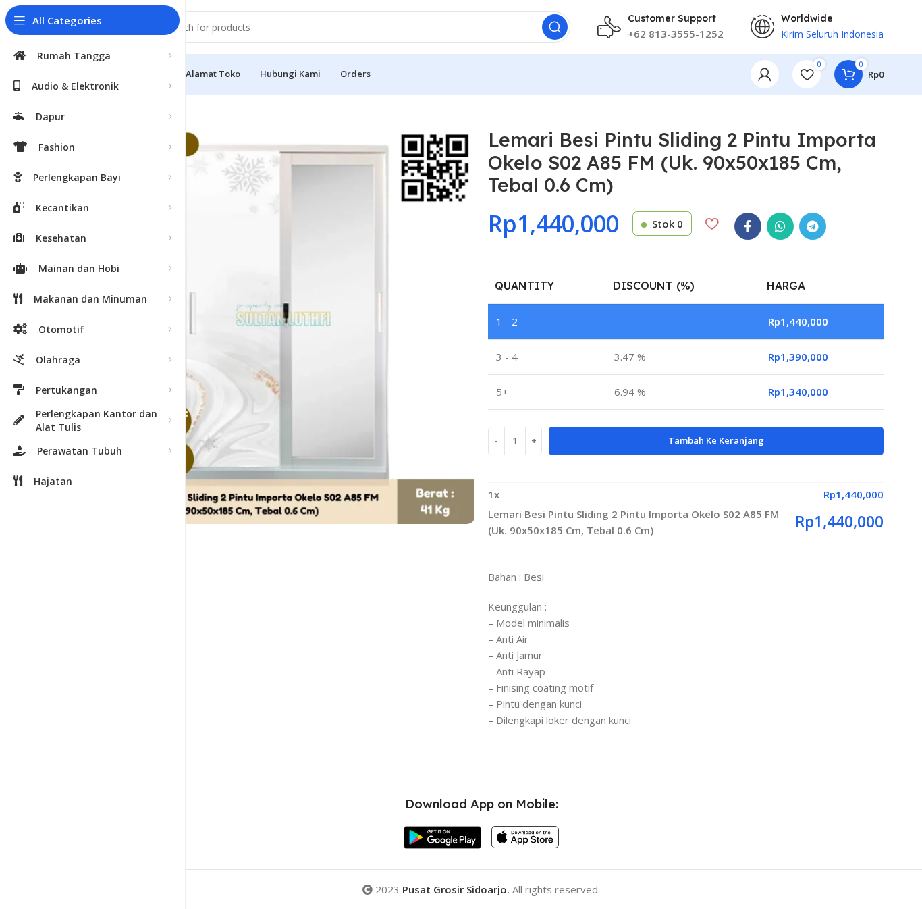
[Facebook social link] (747, 226)
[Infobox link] (660, 27)
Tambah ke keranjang (716, 440)
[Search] (555, 27)
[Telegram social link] (812, 226)
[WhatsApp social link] (780, 226)
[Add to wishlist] (711, 223)
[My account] (765, 74)
